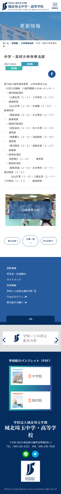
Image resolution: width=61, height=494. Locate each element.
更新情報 (11, 268)
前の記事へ (13, 240)
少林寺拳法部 (27, 43)
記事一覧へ (30, 241)
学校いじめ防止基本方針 (20, 291)
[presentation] (4, 339)
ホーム (6, 43)
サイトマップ (14, 279)
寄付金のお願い (15, 302)
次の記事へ (48, 240)
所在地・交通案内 (16, 273)
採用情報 (11, 285)
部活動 (15, 43)
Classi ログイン (15, 296)
